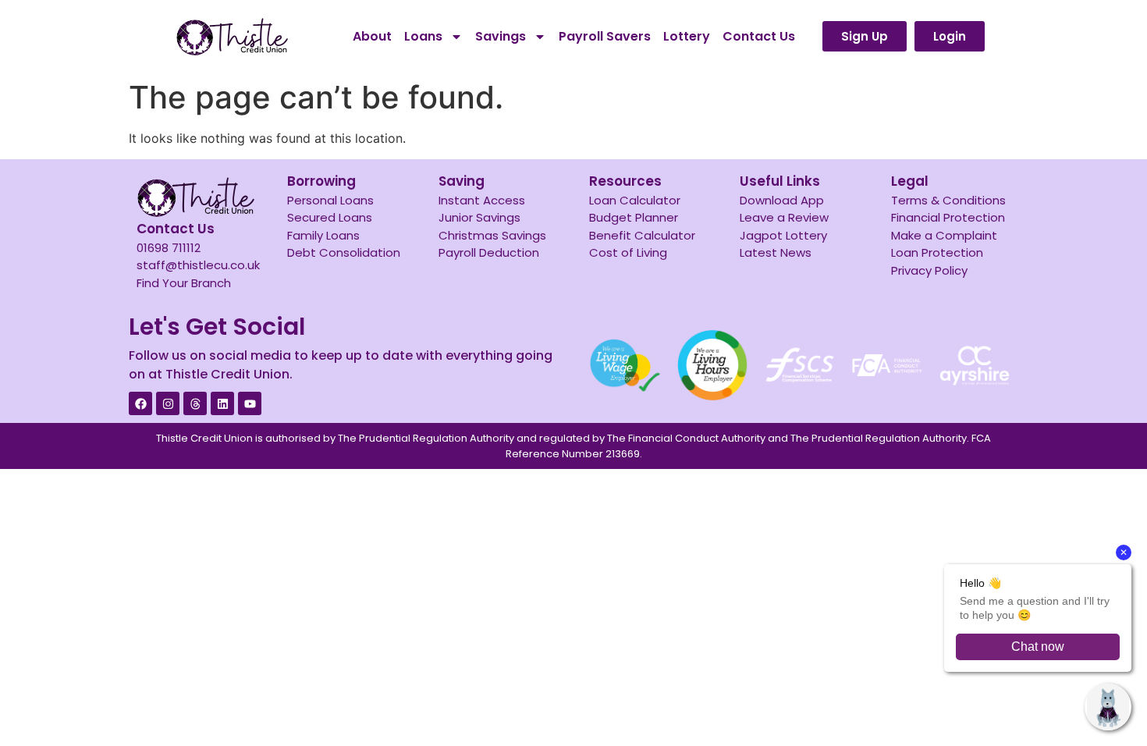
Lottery (686, 36)
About (372, 36)
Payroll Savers (605, 36)
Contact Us (759, 36)
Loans (423, 36)
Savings (500, 36)
